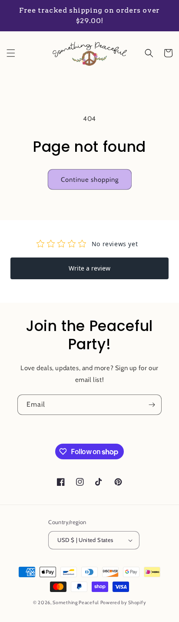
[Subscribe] (151, 405)
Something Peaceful (76, 602)
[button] (10, 53)
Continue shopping (90, 180)
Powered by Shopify (123, 602)
